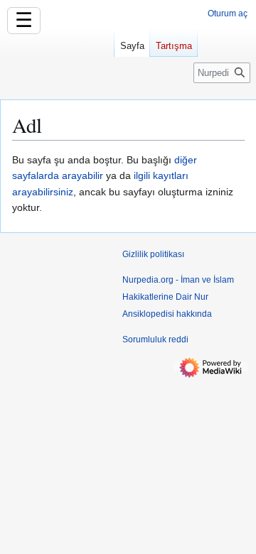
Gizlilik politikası (153, 254)
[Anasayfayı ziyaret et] (57, 57)
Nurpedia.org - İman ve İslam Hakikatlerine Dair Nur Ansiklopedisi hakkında (178, 297)
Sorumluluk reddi (155, 339)
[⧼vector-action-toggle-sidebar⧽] (57, 62)
